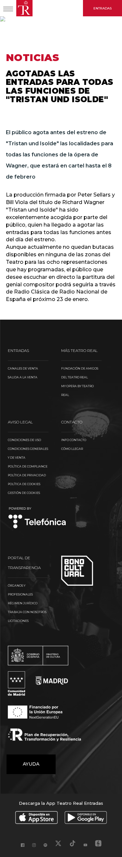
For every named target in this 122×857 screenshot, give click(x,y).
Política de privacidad (27, 475)
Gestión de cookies (24, 493)
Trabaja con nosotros (27, 612)
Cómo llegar (72, 449)
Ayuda (31, 764)
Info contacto (73, 440)
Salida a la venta (22, 377)
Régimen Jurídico (22, 603)
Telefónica (37, 518)
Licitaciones (18, 621)
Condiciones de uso (24, 440)
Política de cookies (24, 484)
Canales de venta (23, 368)
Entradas (102, 8)
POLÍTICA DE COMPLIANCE (27, 466)
